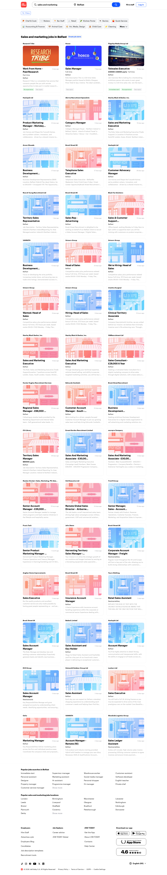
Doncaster (120, 809)
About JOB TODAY (92, 837)
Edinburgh (120, 806)
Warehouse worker (92, 773)
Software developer (124, 777)
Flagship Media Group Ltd (118, 43)
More (122, 26)
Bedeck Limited (71, 620)
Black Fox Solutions (115, 193)
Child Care (96, 26)
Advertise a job (27, 837)
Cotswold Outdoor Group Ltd (76, 668)
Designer (25, 780)
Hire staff (130, 5)
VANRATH (26, 240)
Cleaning (112, 26)
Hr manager (89, 784)
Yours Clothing (114, 573)
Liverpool (56, 802)
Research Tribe (28, 43)
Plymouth (25, 809)
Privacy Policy (63, 869)
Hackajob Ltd (28, 98)
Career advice (59, 832)
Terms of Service (77, 869)
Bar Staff (60, 21)
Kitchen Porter (89, 21)
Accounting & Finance (35, 26)
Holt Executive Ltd (72, 481)
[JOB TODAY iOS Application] (123, 833)
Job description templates (32, 850)
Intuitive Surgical (114, 288)
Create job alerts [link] (75, 37)
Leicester (119, 799)
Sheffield (56, 806)
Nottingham (121, 802)
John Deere (69, 525)
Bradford (88, 806)
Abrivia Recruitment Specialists (77, 98)
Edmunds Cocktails (72, 383)
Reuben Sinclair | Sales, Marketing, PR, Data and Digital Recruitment (39, 481)
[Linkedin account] (43, 864)
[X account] (39, 864)
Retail (73, 21)
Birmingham (57, 799)
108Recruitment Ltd (115, 335)
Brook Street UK (71, 145)
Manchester (89, 799)
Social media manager (93, 777)
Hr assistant (57, 780)
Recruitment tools (28, 855)
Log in (141, 5)
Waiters (47, 21)
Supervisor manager (61, 773)
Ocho (25, 716)
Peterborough (90, 809)
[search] (116, 4)
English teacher (122, 780)
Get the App (89, 832)
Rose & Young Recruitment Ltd (34, 193)
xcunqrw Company (115, 430)
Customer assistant (124, 773)
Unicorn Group (71, 240)
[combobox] (54, 4)
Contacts (88, 841)
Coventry (56, 809)
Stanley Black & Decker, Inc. (118, 98)
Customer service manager (32, 788)
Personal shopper (91, 780)
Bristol (23, 806)
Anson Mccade (28, 145)
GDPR (88, 869)
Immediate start (28, 773)
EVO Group (27, 668)
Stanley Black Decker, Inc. (33, 335)
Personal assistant (28, 777)
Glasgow (87, 802)
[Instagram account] (26, 864)
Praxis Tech (27, 525)
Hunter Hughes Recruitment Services (37, 383)
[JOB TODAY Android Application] (138, 833)
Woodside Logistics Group (118, 716)
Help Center (89, 846)
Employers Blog (27, 841)
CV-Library (27, 430)
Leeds (23, 802)
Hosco (67, 43)
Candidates (26, 846)
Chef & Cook (31, 21)
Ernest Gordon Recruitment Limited (79, 430)
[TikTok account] (22, 864)
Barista (105, 21)
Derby (23, 813)
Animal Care (57, 26)
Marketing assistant (60, 777)
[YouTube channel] (34, 864)
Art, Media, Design (77, 26)
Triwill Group (113, 481)
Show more (57, 788)
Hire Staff (25, 832)
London (24, 799)
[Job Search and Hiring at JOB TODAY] (24, 4)
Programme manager (61, 784)
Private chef (121, 784)
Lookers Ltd (112, 668)
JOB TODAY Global (60, 837)
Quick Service (121, 21)
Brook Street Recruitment (118, 383)
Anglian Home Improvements (34, 573)
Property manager (28, 784)
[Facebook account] (30, 864)
